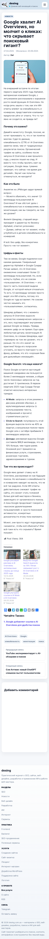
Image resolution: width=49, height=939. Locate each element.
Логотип (5, 880)
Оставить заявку (9, 914)
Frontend (5, 829)
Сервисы (5, 819)
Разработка (6, 805)
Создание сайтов (9, 853)
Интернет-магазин (10, 866)
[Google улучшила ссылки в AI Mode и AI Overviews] (12, 586)
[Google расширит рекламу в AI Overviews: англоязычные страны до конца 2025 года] (12, 554)
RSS (3, 899)
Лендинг (5, 862)
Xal (12, 55)
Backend (5, 834)
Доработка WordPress (11, 871)
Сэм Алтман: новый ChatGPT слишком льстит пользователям (23, 669)
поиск (41, 641)
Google (23, 636)
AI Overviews (11, 636)
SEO (3, 792)
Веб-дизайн (7, 801)
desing (13, 3)
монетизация (29, 641)
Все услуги (6, 890)
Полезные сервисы (10, 843)
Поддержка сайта (9, 876)
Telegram (5, 909)
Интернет (6, 815)
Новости (9, 16)
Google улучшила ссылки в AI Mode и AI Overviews (11, 595)
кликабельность (12, 641)
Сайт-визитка (7, 857)
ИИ (2, 810)
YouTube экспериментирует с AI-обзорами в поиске (23, 653)
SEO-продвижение (10, 838)
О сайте (5, 895)
